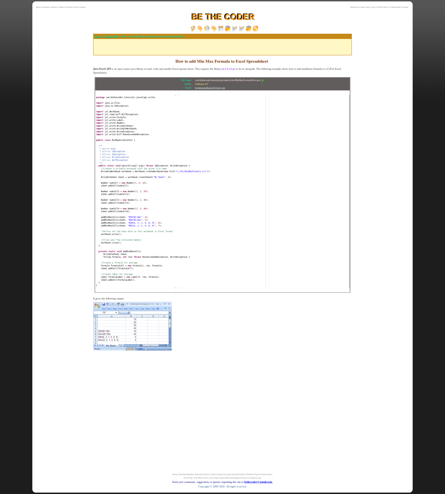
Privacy (244, 477)
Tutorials (45, 7)
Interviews (354, 7)
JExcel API (111, 36)
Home (38, 7)
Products (69, 7)
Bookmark (396, 7)
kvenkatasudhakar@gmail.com (210, 87)
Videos (61, 7)
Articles (54, 7)
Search (83, 7)
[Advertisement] (76, 121)
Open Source (365, 7)
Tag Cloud (376, 7)
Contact (405, 7)
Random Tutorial (194, 474)
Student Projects (253, 474)
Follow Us (386, 7)
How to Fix (209, 477)
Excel (98, 36)
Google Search (231, 474)
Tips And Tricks (196, 477)
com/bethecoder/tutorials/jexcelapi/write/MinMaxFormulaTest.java (228, 80)
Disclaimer (235, 477)
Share (227, 477)
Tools (76, 7)
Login (259, 477)
